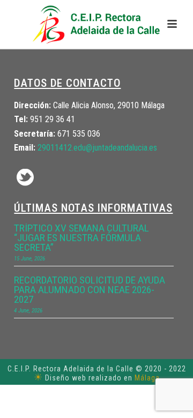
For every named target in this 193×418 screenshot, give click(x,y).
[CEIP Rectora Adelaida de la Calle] (96, 24)
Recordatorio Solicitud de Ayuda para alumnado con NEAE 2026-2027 (89, 289)
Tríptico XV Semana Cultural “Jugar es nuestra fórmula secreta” (81, 237)
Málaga (147, 378)
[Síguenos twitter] (25, 178)
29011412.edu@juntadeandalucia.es (97, 148)
